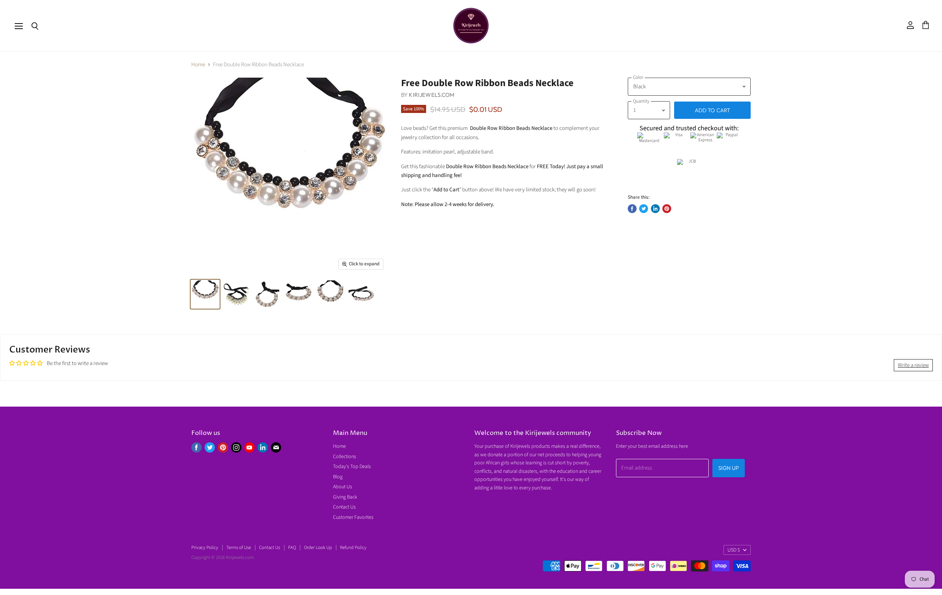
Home (198, 64)
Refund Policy (353, 547)
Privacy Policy (204, 547)
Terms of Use (238, 547)
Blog (338, 477)
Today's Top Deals (352, 466)
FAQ (292, 547)
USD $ (733, 550)
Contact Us (344, 507)
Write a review (913, 365)
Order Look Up (318, 547)
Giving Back (345, 497)
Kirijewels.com (431, 94)
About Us (342, 486)
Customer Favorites (353, 517)
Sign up (728, 467)
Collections (344, 456)
